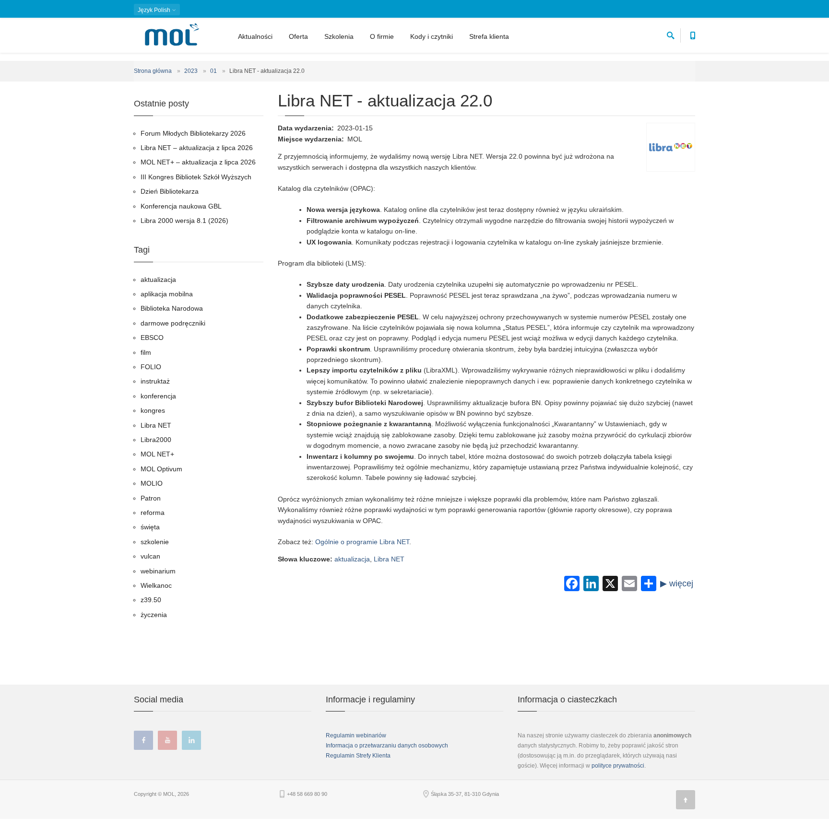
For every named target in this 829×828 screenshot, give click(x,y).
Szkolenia (339, 36)
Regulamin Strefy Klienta (358, 755)
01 (213, 71)
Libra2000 (156, 439)
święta (150, 527)
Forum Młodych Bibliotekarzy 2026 (193, 133)
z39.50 (151, 600)
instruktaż (155, 381)
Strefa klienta (489, 36)
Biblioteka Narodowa (172, 308)
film (146, 352)
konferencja (158, 396)
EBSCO (152, 337)
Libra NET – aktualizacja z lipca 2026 (197, 148)
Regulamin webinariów (356, 735)
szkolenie (155, 542)
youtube (167, 740)
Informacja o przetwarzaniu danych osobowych (387, 745)
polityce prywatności (618, 765)
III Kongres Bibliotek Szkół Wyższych (196, 177)
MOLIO (152, 483)
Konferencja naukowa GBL (181, 206)
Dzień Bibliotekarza (170, 191)
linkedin (191, 740)
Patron (151, 498)
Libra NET (389, 559)
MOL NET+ (157, 454)
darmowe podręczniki (173, 323)
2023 (191, 71)
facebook (143, 740)
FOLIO (151, 367)
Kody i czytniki (431, 36)
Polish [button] (155, 10)
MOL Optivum (161, 469)
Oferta (298, 36)
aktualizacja (352, 559)
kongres (153, 410)
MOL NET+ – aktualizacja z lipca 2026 (198, 162)
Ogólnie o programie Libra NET (362, 542)
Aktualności (255, 36)
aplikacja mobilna (167, 294)
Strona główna (153, 71)
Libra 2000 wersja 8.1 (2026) (184, 220)
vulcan (150, 556)
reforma (153, 512)
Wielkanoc (156, 585)
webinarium (158, 571)
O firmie (382, 36)
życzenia (154, 614)
